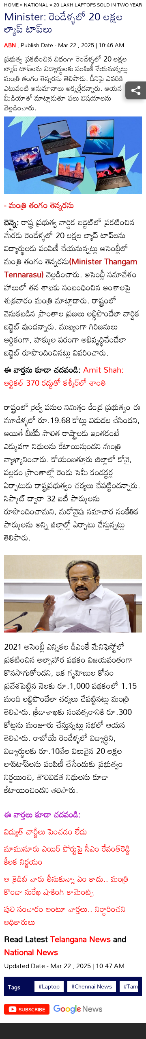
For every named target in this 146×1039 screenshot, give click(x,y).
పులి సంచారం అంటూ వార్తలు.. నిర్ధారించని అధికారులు (65, 915)
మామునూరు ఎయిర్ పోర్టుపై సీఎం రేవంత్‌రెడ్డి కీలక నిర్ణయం (67, 855)
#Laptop (49, 986)
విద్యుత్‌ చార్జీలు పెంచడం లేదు (45, 831)
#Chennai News (91, 986)
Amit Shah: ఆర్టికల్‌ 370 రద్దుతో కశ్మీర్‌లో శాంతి (64, 376)
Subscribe (32, 1009)
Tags (14, 987)
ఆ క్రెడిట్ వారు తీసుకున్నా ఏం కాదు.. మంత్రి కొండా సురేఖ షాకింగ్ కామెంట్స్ (66, 885)
